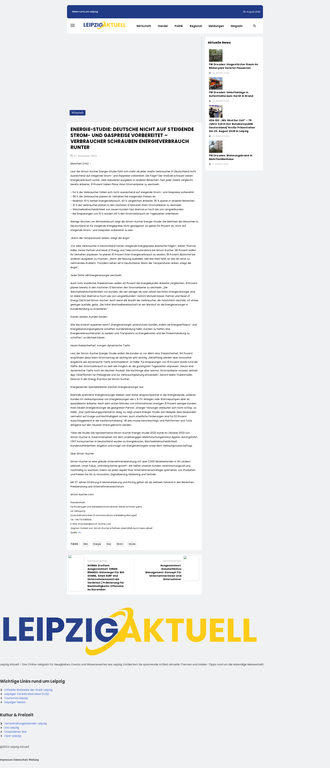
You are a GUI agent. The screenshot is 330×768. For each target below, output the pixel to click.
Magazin (237, 26)
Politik (179, 26)
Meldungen (216, 26)
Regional (196, 26)
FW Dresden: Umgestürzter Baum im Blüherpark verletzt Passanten (233, 66)
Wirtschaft (143, 26)
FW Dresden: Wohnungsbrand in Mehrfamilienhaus (230, 157)
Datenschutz (21, 759)
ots (79, 532)
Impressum (6, 759)
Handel (163, 26)
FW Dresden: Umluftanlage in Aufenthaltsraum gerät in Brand (231, 94)
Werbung (34, 759)
